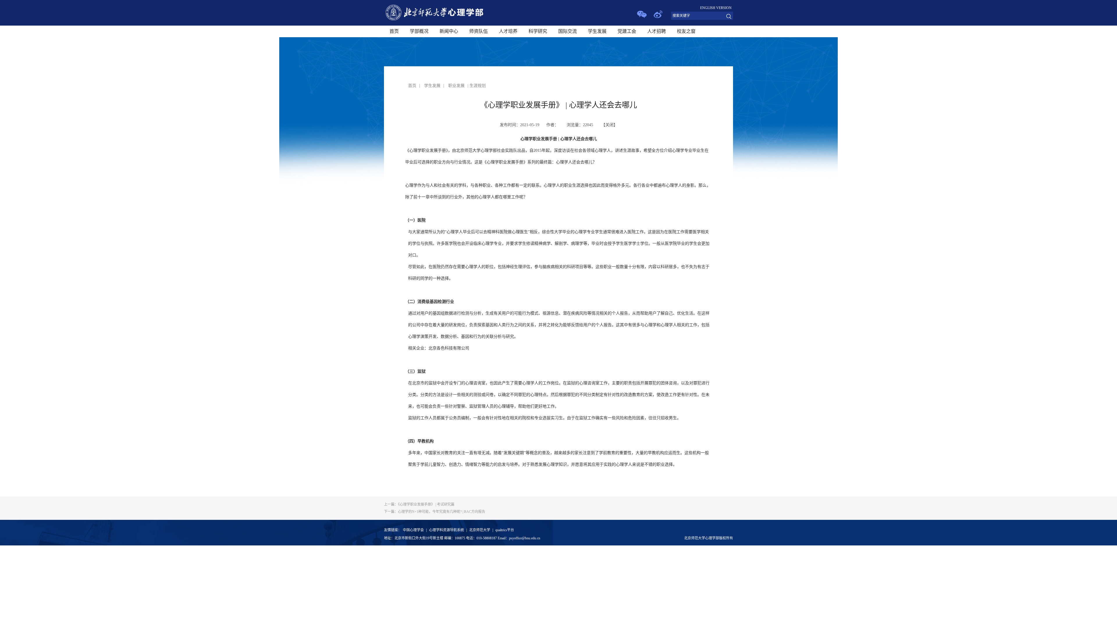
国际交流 (567, 31)
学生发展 (597, 31)
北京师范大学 (479, 530)
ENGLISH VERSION (716, 8)
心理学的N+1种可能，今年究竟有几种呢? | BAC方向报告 (434, 512)
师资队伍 (478, 31)
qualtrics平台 (504, 530)
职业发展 (456, 85)
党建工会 (627, 31)
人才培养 (508, 31)
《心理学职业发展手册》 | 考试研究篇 (419, 504)
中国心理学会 (413, 530)
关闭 (609, 125)
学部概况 (419, 31)
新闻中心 (449, 31)
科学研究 (538, 31)
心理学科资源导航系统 (446, 530)
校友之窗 (686, 31)
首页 (394, 31)
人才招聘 (656, 31)
